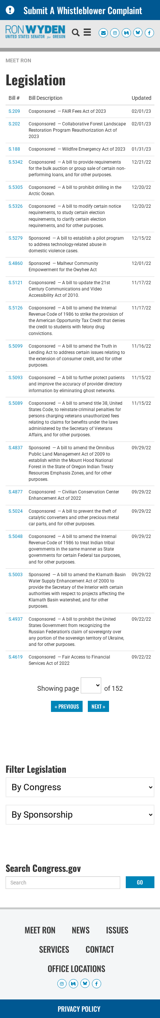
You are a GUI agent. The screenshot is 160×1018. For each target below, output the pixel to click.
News (81, 930)
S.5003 (16, 574)
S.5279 (16, 238)
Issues (117, 930)
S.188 (14, 149)
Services (54, 949)
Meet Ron (18, 60)
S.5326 (16, 206)
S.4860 (16, 263)
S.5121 (16, 282)
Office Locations (76, 968)
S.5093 (16, 377)
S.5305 (16, 187)
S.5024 (16, 511)
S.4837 (16, 447)
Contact (100, 949)
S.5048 (16, 536)
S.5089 (16, 403)
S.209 (14, 111)
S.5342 (16, 162)
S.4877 (16, 492)
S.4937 (16, 619)
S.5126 (16, 308)
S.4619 (16, 657)
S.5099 (16, 346)
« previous (67, 706)
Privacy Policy (79, 1009)
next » (98, 706)
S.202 (14, 124)
